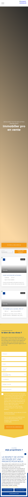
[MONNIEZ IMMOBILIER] (23, 3)
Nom (4, 359)
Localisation (6, 379)
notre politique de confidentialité (10, 487)
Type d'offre (5, 368)
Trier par (3, 250)
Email (4, 364)
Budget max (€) (7, 384)
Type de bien (5, 373)
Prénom (5, 354)
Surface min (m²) (7, 389)
